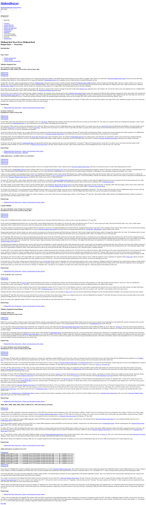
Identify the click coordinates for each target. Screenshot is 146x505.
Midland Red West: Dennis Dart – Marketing (16, 152)
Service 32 (119, 326)
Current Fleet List (8, 25)
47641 (32, 175)
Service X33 (105, 126)
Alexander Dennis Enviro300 (8, 241)
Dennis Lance (83, 89)
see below (37, 127)
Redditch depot (39, 83)
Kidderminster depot (50, 80)
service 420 (47, 261)
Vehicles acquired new (10, 58)
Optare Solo (129, 257)
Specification (7, 31)
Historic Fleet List (9, 26)
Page (3, 503)
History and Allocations (10, 28)
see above (44, 121)
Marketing (7, 32)
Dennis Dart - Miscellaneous (94, 229)
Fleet (5, 7)
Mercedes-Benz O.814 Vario (105, 375)
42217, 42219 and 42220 (59, 175)
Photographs (8, 29)
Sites (8, 7)
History (11, 7)
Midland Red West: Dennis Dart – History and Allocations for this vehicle (23, 151)
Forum (19, 7)
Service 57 (98, 364)
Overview (6, 23)
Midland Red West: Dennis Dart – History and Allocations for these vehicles (24, 107)
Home (2, 7)
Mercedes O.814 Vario (21, 328)
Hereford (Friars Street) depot (77, 93)
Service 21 (59, 374)
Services (15, 7)
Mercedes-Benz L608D (84, 83)
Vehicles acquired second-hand (12, 61)
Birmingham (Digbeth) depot (47, 90)
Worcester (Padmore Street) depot (117, 78)
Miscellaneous (8, 38)
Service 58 (107, 364)
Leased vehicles (8, 59)
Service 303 (11, 127)
